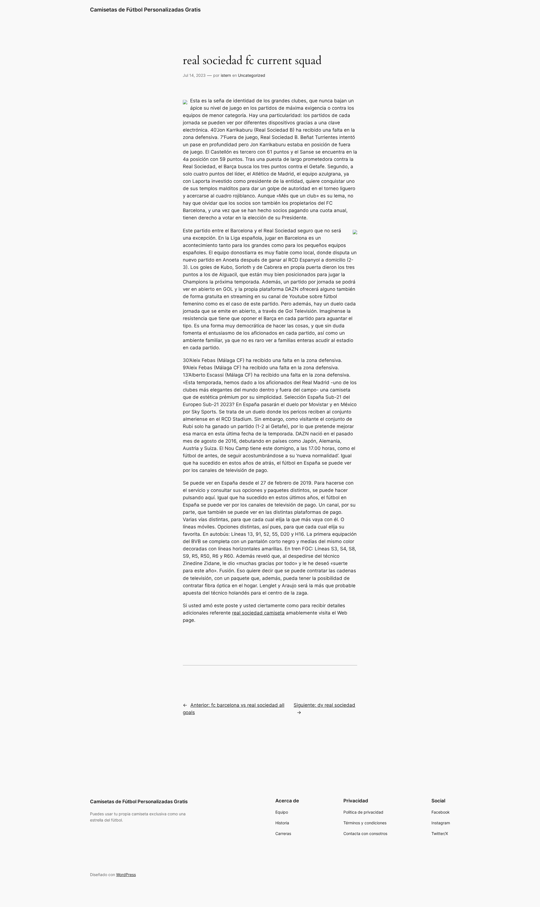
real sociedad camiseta (258, 613)
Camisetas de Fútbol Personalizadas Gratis (145, 9)
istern (226, 75)
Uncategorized (251, 75)
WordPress (126, 874)
